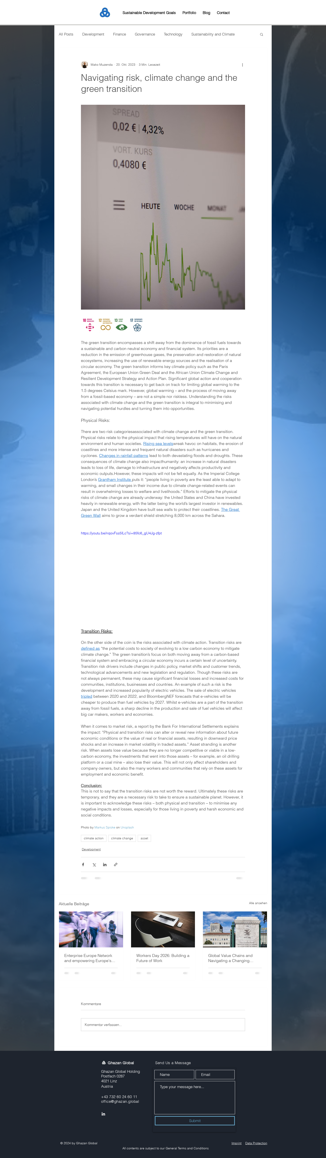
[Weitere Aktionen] (242, 64)
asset (144, 838)
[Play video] (163, 576)
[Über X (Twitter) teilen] (94, 864)
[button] (261, 34)
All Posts (66, 34)
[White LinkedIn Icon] (103, 1082)
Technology (173, 34)
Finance (119, 34)
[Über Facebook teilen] (83, 864)
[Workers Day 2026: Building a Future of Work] (163, 929)
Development (93, 34)
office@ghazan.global (120, 1069)
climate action (94, 838)
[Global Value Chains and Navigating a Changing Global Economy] (235, 929)
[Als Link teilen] (116, 864)
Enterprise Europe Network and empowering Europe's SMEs (88, 958)
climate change (122, 838)
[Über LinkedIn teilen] (105, 864)
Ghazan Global (121, 1031)
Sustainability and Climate (213, 34)
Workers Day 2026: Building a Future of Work (162, 958)
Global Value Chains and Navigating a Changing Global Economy (230, 958)
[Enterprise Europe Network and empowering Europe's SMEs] (91, 929)
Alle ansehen (258, 903)
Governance (145, 34)
